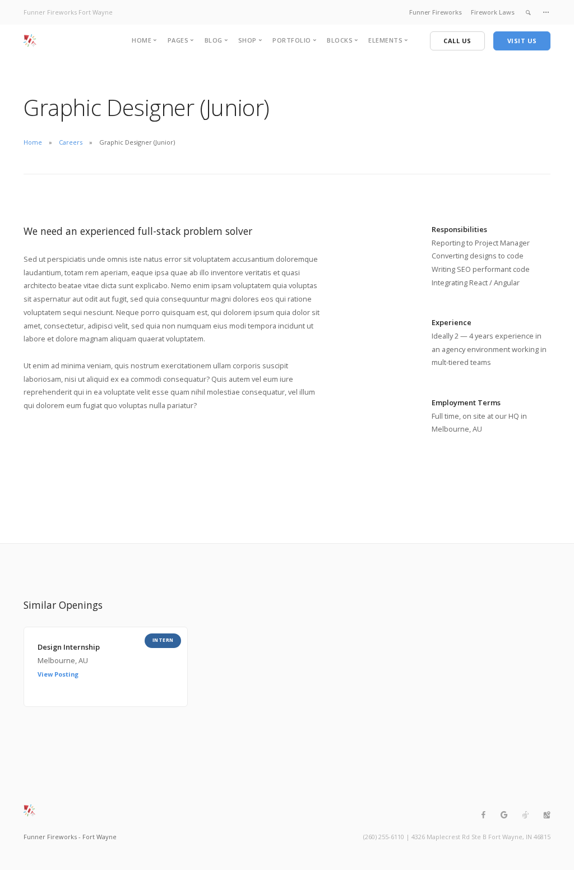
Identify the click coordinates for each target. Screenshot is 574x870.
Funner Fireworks (435, 12)
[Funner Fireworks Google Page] (504, 815)
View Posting (58, 674)
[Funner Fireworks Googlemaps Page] (546, 815)
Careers (70, 142)
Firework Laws (493, 12)
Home (33, 142)
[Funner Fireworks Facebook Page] (483, 815)
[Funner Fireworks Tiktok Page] (525, 815)
